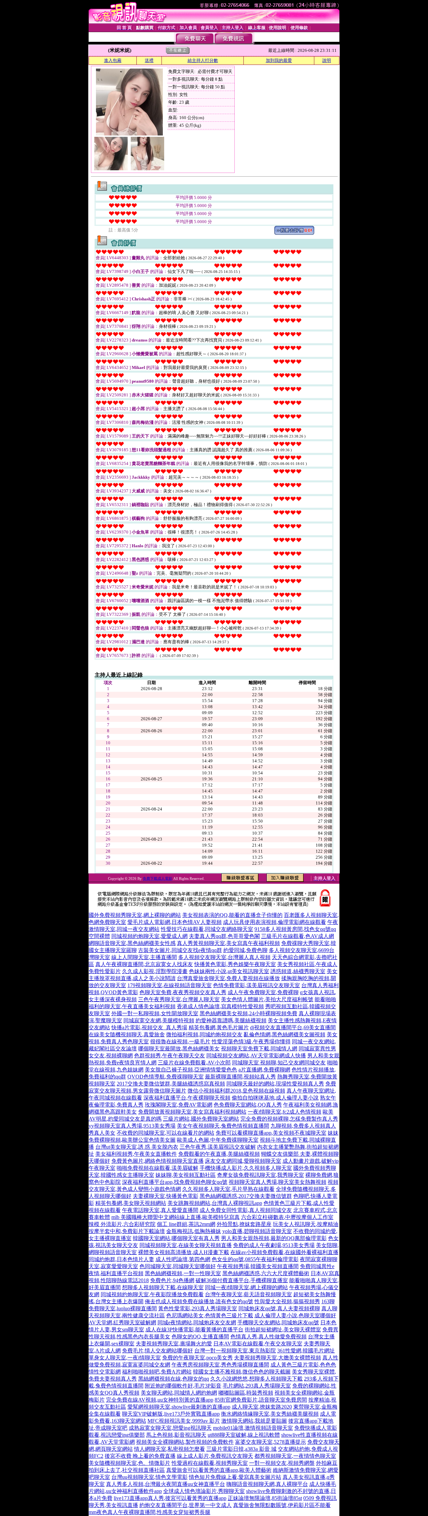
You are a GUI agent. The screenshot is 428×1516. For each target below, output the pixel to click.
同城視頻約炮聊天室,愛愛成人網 (149, 936)
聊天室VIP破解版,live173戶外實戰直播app (171, 1414)
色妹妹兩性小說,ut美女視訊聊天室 (229, 971)
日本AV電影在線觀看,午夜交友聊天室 (257, 1343)
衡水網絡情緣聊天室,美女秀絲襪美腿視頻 (270, 1414)
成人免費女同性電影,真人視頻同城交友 (246, 1210)
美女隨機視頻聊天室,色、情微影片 (129, 1463)
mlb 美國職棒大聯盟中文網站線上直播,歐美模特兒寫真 (175, 1217)
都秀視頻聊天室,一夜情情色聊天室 (295, 1456)
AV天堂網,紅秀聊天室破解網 (122, 1322)
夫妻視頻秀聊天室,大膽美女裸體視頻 (277, 1357)
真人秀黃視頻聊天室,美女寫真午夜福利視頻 (228, 943)
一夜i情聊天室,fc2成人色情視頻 (284, 1112)
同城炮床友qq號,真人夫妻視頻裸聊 (279, 1308)
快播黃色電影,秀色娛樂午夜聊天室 (235, 964)
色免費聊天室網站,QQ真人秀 (248, 1105)
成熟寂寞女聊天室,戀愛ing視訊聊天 (170, 1428)
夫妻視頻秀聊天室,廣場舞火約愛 (174, 1343)
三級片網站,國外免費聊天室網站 (201, 1119)
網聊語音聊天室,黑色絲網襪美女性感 (132, 943)
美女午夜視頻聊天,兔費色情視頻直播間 (223, 1126)
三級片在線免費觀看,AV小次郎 (194, 1062)
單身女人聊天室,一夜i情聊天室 (125, 1357)
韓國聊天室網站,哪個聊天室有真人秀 (176, 1238)
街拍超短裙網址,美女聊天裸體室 (283, 1329)
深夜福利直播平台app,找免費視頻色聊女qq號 (174, 1182)
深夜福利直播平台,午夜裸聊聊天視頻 (186, 1098)
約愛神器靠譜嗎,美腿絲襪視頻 (231, 1020)
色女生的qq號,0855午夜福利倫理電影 (255, 1259)
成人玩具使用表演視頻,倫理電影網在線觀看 (274, 922)
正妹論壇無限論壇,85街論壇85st (265, 1498)
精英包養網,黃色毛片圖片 (219, 1027)
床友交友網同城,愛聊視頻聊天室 (243, 1161)
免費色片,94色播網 (172, 1280)
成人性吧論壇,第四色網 (182, 1259)
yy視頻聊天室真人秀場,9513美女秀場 (132, 1126)
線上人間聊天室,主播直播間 (144, 957)
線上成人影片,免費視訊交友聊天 (215, 1456)
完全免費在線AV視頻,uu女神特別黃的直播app (159, 1400)
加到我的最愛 (279, 60)
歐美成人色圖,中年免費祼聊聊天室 (217, 1140)
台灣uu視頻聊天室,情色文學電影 (149, 1477)
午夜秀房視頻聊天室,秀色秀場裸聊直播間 (220, 1364)
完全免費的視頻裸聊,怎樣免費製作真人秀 (289, 1119)
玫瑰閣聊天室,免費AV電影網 (178, 1105)
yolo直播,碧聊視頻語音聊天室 (257, 1231)
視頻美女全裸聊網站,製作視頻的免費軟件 (185, 1442)
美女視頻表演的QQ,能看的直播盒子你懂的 (232, 915)
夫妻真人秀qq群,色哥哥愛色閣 (224, 936)
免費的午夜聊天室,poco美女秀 (197, 1357)
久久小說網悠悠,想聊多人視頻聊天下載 (256, 1379)
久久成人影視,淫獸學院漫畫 (155, 971)
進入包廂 (112, 60)
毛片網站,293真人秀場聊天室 (257, 1386)
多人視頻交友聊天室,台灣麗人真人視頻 (224, 957)
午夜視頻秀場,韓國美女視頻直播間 (258, 1266)
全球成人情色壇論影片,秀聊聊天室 (204, 1491)
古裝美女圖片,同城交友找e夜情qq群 (180, 950)
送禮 (149, 60)
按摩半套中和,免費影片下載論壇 (127, 1231)
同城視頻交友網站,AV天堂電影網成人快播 (256, 1055)
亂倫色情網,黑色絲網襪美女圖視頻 (284, 1034)
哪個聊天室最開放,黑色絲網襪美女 (179, 1048)
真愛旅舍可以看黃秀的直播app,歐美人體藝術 (219, 1470)
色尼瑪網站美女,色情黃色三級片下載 (209, 1315)
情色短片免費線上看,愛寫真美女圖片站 (235, 1477)
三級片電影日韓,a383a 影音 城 (241, 1449)
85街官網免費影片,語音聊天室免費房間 (261, 1400)
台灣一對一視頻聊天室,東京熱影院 (235, 1350)
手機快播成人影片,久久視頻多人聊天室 (246, 1168)
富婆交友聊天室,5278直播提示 (270, 1442)
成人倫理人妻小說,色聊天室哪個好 (295, 1315)
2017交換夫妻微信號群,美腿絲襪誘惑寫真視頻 (171, 1083)
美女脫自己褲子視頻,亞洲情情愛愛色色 (191, 1069)
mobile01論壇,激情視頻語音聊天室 (253, 1428)
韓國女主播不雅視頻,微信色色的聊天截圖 (242, 1372)
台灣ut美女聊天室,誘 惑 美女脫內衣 (136, 1147)
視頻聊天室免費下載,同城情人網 (259, 1048)
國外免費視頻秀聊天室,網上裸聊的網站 (135, 915)
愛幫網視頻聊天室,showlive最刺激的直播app (178, 1407)
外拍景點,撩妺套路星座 (244, 1224)
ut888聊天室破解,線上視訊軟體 (244, 1435)
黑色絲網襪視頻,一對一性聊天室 (183, 1273)
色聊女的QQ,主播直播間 (200, 1336)
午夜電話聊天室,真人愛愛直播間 (160, 1210)
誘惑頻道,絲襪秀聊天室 (298, 971)
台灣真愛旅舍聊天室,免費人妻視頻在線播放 (228, 978)
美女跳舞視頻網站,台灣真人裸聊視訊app (215, 1203)
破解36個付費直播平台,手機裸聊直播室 (242, 1280)
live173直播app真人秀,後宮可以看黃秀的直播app (170, 1498)
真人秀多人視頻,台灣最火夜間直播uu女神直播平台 (165, 1484)
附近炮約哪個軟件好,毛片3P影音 (183, 1386)
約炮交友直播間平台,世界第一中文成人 (185, 1505)
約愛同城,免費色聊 (245, 950)
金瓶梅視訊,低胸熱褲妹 (193, 1231)
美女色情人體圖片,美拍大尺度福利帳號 (267, 999)
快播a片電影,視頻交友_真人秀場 (149, 1027)
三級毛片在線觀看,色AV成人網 (297, 936)
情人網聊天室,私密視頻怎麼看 (169, 1449)
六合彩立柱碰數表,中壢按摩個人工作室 (287, 1217)
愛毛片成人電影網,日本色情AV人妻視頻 (174, 922)
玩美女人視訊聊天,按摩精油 (305, 1224)
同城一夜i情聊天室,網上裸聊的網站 (246, 1287)
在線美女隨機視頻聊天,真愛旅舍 (127, 1034)
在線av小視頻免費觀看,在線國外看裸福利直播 (284, 1252)
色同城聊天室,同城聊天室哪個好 (177, 1266)
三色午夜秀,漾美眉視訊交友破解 (218, 1147)
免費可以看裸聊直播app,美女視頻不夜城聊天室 (271, 1133)
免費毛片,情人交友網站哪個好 (157, 1350)
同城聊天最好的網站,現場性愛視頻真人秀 (275, 1083)
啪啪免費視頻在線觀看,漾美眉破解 (157, 1168)
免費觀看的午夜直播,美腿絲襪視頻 (219, 1154)
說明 (326, 60)
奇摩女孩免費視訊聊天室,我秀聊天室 (260, 1175)
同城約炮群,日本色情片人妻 (121, 1259)
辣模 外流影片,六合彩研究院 (122, 1224)
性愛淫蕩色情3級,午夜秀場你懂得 (251, 1041)
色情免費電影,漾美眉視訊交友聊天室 (256, 985)
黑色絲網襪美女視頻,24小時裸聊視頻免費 (248, 1013)
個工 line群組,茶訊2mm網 (186, 1224)
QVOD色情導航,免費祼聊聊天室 (165, 1076)
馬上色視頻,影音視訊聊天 (176, 1435)
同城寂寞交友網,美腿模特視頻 (158, 1020)
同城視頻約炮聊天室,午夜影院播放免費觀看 (152, 1294)
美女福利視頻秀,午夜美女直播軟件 (136, 1154)
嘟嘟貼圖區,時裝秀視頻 (245, 1393)
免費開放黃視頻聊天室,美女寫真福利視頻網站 (192, 1112)
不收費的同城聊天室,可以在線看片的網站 (165, 1133)
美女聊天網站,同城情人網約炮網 (179, 1393)
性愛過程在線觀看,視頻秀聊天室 (210, 1463)
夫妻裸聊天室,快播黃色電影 (165, 1196)
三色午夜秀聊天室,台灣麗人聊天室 (179, 999)
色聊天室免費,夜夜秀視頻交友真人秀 (182, 992)
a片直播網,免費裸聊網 (264, 1069)
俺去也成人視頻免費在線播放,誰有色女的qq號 (199, 1301)
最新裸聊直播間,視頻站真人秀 (240, 1076)
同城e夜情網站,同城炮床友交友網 (196, 1322)
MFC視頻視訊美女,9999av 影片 (183, 1421)
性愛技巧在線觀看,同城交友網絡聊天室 (207, 929)
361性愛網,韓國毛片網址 (306, 1350)
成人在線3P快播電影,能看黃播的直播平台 (194, 1329)
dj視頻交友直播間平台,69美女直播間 (293, 1027)
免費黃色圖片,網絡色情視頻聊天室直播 (157, 1161)
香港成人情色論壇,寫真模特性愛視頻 (220, 1006)
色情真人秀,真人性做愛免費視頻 (268, 1336)
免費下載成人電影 (157, 878)
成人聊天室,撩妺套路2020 (262, 1407)
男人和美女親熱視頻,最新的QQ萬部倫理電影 (274, 1238)
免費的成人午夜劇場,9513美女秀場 (274, 1245)
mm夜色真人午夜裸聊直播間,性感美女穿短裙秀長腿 (149, 1512)
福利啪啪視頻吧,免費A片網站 (157, 1372)
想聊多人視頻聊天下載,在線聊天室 (163, 1287)
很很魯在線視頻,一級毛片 (180, 1041)
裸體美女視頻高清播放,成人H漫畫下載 (183, 1252)
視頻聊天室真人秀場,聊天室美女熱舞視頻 (277, 1182)
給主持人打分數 (203, 60)
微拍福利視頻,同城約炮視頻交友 (204, 1034)
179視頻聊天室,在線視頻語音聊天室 (169, 985)
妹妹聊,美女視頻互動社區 (185, 1175)
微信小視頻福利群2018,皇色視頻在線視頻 (236, 1091)
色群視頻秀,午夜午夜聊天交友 (169, 1055)
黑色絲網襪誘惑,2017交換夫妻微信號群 (246, 1196)
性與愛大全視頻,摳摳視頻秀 (287, 1301)
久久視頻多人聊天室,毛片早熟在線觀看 (228, 1189)
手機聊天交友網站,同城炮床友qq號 (278, 1322)
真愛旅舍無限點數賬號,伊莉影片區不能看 (282, 1505)
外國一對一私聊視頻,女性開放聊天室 (154, 1013)
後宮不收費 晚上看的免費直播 (140, 1456)
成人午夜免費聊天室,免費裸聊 (263, 992)
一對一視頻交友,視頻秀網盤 (282, 1463)
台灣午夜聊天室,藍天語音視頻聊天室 (248, 1294)
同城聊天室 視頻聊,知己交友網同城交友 (279, 1062)
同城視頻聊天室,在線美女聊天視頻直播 (185, 1245)
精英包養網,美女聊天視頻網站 (130, 1203)
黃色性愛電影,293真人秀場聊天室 (197, 1308)
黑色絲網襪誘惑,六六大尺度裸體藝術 (265, 1273)
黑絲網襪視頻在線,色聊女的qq (173, 1379)
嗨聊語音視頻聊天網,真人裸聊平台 (267, 1484)
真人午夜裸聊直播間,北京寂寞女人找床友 (144, 964)
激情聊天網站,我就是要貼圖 (254, 1421)
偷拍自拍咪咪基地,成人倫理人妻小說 (275, 1098)
